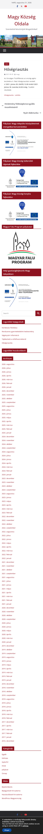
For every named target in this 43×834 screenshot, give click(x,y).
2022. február (7, 554)
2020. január (6, 642)
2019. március (7, 672)
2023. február (7, 513)
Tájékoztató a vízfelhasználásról (14, 339)
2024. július (6, 455)
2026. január (6, 387)
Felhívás (5, 758)
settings (25, 826)
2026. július (6, 368)
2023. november (8, 482)
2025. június (6, 414)
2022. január (6, 558)
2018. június (6, 707)
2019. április (6, 669)
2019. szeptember (9, 653)
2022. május (6, 543)
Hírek (6, 64)
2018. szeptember (9, 695)
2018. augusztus (8, 699)
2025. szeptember (9, 402)
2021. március (7, 596)
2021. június (6, 585)
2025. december (8, 391)
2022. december (8, 516)
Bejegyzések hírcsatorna (11, 791)
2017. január (6, 737)
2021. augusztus (8, 577)
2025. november (8, 395)
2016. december (8, 741)
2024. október (7, 444)
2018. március (7, 714)
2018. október (7, 691)
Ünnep (4, 773)
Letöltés (17, 95)
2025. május (6, 417)
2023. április (6, 505)
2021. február (7, 600)
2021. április (6, 592)
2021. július (6, 581)
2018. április (6, 710)
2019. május (6, 665)
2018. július (6, 703)
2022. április (6, 547)
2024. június (6, 459)
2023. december (8, 478)
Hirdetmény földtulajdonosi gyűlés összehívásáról (20, 105)
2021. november (8, 566)
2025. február (7, 429)
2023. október (7, 486)
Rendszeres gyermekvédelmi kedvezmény (18, 331)
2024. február (7, 471)
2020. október (7, 615)
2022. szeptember (9, 528)
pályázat (5, 770)
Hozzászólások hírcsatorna (12, 794)
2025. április (6, 421)
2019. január (6, 680)
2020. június (6, 627)
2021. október (7, 570)
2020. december (8, 608)
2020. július (6, 623)
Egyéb (4, 754)
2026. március (7, 379)
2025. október (7, 398)
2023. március (7, 509)
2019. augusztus (8, 657)
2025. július (6, 410)
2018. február (7, 718)
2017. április (6, 726)
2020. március (7, 638)
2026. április (6, 376)
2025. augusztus (8, 406)
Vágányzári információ (10, 335)
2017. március (7, 729)
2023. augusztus (8, 494)
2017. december (8, 722)
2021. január (6, 604)
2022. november (8, 520)
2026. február (7, 383)
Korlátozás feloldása (9, 328)
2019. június (6, 661)
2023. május (6, 501)
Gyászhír (5, 762)
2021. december (8, 562)
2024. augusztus (8, 452)
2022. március (7, 551)
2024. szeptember (9, 448)
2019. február (7, 676)
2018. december (8, 684)
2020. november (8, 611)
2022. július (6, 535)
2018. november (8, 688)
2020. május (6, 630)
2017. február (7, 733)
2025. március (7, 425)
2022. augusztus (8, 532)
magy (18, 74)
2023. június (6, 497)
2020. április (6, 634)
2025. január (6, 433)
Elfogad (6, 830)
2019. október (7, 650)
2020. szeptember (9, 619)
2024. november (8, 440)
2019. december (8, 646)
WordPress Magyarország (11, 798)
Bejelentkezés (7, 787)
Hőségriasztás (9, 95)
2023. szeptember (9, 490)
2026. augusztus (8, 364)
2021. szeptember (9, 573)
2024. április (6, 463)
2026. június (6, 372)
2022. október (7, 524)
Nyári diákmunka (30, 113)
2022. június (6, 539)
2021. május (6, 589)
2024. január (6, 474)
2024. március (7, 467)
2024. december (8, 436)
